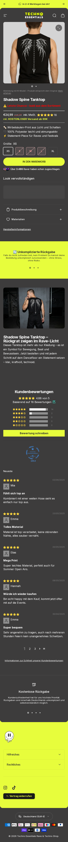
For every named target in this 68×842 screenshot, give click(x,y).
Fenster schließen (51, 434)
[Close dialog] (66, 407)
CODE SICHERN (51, 429)
